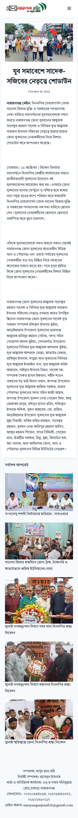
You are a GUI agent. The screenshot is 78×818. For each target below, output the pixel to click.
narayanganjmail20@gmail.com (48, 805)
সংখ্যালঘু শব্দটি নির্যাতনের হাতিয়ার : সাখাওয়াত (36, 514)
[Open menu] (69, 8)
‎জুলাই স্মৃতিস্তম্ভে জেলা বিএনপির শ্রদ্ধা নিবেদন (35, 742)
